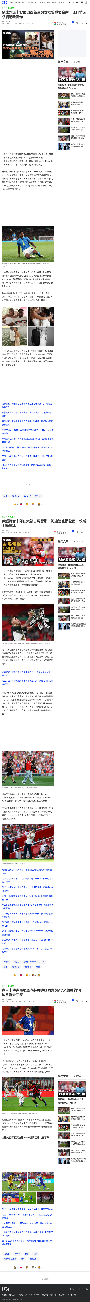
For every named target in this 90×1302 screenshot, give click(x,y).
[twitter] (87, 1289)
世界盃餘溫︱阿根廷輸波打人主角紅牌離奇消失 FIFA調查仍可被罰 (27, 1234)
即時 (48, 2)
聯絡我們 (53, 1295)
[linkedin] (82, 1289)
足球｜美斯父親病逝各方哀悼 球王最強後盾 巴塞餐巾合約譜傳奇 (27, 889)
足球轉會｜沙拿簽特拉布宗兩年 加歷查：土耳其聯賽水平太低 (27, 942)
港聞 (12, 2)
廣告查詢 (28, 1295)
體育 (3, 8)
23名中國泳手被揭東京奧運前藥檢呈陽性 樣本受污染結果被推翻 (28, 432)
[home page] (5, 2)
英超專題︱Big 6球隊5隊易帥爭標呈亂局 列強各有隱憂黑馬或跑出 (27, 682)
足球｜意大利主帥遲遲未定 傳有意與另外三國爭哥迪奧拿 (27, 1209)
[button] (77, 23)
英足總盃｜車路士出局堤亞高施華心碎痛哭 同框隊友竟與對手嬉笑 (27, 423)
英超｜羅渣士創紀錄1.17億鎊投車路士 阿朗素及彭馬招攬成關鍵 (27, 1216)
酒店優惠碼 (32, 2)
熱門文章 (63, 61)
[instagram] (73, 1289)
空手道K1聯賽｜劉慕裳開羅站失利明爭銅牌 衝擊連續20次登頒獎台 (27, 449)
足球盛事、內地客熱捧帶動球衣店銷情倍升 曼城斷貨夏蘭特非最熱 (27, 915)
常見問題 (45, 1295)
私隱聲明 (62, 1295)
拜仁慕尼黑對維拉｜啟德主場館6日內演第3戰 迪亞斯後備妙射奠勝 (28, 906)
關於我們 (12, 1295)
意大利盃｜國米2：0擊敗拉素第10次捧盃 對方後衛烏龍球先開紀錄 (27, 1225)
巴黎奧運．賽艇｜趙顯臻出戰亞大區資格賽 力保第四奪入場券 (27, 414)
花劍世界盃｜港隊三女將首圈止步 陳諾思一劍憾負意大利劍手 (27, 458)
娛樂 (24, 2)
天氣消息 (41, 2)
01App (36, 1295)
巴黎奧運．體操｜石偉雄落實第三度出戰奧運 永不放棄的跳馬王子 (27, 405)
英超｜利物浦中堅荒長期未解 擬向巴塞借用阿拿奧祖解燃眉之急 (27, 898)
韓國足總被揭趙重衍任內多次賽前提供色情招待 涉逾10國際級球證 (27, 933)
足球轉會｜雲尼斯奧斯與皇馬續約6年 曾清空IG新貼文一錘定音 (27, 674)
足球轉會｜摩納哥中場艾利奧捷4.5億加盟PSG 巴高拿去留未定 (27, 924)
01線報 (4, 1295)
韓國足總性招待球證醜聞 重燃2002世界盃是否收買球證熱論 (27, 872)
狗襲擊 (18, 2)
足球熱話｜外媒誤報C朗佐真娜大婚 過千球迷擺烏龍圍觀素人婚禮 (27, 880)
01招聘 (20, 1295)
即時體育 (11, 8)
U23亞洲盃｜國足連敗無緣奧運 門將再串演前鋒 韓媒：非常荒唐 (27, 467)
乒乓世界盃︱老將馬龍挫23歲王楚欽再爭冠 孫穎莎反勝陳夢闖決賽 (28, 440)
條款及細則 (72, 1295)
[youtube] (78, 1289)
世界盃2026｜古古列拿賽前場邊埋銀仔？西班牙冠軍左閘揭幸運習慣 (27, 1243)
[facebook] (69, 1289)
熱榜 (54, 2)
